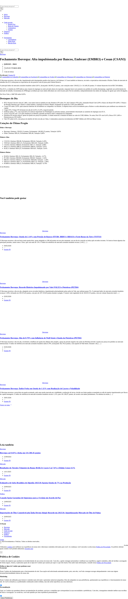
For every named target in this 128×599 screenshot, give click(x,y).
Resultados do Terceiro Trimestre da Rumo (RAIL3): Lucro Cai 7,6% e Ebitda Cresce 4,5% (37, 468)
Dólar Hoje (11, 41)
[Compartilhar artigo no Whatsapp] (64, 77)
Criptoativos (12, 28)
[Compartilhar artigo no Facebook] (27, 77)
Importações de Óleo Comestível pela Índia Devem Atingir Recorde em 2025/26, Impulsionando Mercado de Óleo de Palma (50, 513)
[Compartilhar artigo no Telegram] (83, 77)
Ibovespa (7, 16)
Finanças (7, 31)
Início (6, 14)
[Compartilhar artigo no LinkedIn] (9, 77)
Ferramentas (8, 38)
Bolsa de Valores (13, 26)
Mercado (7, 18)
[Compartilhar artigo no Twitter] (46, 77)
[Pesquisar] (1, 9)
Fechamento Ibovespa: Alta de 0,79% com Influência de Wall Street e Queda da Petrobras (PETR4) (41, 338)
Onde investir (8, 22)
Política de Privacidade (103, 547)
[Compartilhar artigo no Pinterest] (101, 77)
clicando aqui (29, 549)
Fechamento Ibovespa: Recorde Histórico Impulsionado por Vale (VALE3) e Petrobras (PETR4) (39, 287)
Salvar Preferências (6, 598)
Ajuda (2, 540)
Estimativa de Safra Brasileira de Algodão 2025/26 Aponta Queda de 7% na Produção (35, 483)
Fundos (10, 30)
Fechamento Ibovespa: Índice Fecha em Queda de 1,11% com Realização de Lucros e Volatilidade (40, 388)
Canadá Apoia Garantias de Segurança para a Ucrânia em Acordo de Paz (30, 498)
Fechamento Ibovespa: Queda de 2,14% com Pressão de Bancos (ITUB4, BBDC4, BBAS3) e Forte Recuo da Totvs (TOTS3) (50, 237)
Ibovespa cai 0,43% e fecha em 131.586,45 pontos (20, 453)
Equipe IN (11, 75)
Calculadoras (12, 39)
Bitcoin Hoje (12, 43)
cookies (9, 547)
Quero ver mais (5, 405)
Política (6, 33)
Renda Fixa (11, 24)
